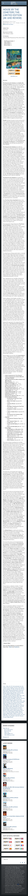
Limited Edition (6, 705)
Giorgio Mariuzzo (9, 699)
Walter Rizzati (10, 717)
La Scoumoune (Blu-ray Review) (10, 826)
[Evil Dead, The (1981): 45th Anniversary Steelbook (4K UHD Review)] (4, 784)
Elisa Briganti (14, 697)
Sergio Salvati (10, 710)
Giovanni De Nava (18, 699)
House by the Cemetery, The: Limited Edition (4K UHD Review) (12, 14)
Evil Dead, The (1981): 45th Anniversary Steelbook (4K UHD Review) (13, 787)
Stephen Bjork (10, 713)
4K (9, 686)
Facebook (16, 647)
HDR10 (14, 701)
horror (11, 702)
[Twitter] (22, 862)
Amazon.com (8, 892)
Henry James (19, 701)
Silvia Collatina (11, 711)
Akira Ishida (5, 690)
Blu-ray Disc (21, 693)
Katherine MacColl (12, 703)
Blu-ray (16, 693)
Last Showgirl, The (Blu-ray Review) (10, 797)
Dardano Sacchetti (12, 695)
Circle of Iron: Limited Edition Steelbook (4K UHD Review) (13, 817)
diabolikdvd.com (14, 76)
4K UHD (12, 689)
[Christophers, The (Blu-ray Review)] (4, 804)
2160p (7, 686)
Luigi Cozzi (17, 705)
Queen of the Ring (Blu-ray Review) (10, 750)
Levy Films (19, 703)
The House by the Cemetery (14, 714)
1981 (4, 686)
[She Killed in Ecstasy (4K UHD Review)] (4, 756)
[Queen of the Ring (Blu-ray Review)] (4, 747)
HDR (11, 701)
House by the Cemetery (19, 702)
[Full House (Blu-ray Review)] (4, 775)
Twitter (10, 647)
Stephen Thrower (17, 713)
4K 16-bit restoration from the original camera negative (13, 687)
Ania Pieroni (18, 691)
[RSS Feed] (24, 862)
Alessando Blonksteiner (14, 690)
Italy (7, 703)
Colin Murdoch (13, 694)
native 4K (22, 706)
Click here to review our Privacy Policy (13, 885)
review (11, 709)
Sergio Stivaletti (16, 710)
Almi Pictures (13, 691)
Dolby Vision (19, 695)
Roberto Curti (16, 709)
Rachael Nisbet (6, 709)
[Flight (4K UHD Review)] (4, 765)
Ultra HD (17, 716)
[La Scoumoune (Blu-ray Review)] (4, 823)
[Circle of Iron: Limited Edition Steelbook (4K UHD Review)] (4, 813)
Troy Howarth (12, 716)
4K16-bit (22, 689)
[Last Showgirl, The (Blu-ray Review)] (4, 794)
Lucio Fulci (12, 705)
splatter (16, 711)
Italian (4, 703)
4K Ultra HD (17, 689)
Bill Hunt (18, 868)
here (18, 884)
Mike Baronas (16, 706)
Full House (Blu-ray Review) (9, 777)
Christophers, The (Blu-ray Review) (10, 806)
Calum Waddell (6, 694)
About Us (6, 859)
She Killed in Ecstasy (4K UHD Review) (11, 759)
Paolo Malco (5, 707)
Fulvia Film (18, 698)
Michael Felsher (9, 706)
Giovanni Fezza (6, 701)
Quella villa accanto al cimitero (15, 707)
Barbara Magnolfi (10, 693)
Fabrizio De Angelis (11, 698)
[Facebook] (20, 862)
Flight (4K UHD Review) (8, 768)
